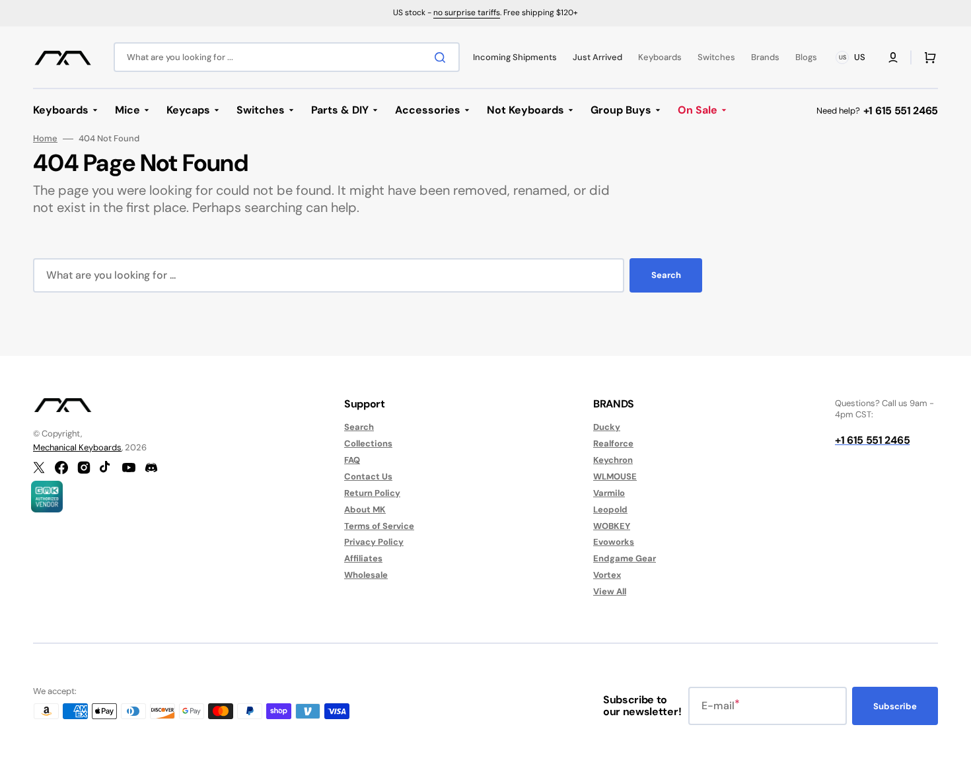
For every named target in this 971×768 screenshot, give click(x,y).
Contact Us (368, 476)
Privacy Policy (374, 541)
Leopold (610, 509)
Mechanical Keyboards (77, 447)
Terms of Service (379, 526)
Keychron (613, 460)
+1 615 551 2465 (900, 111)
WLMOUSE (615, 476)
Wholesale (366, 574)
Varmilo (609, 493)
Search (666, 275)
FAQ (352, 460)
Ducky (606, 427)
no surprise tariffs (466, 12)
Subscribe (895, 706)
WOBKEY (611, 526)
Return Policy (372, 493)
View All (609, 591)
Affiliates (363, 558)
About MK (365, 509)
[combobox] (287, 57)
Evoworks (613, 541)
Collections (368, 443)
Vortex (607, 574)
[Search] (442, 57)
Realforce (613, 443)
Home (45, 138)
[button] (893, 57)
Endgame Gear (624, 558)
